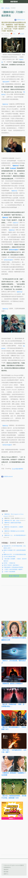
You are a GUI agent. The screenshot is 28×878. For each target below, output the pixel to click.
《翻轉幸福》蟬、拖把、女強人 (12, 520)
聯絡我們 (6, 869)
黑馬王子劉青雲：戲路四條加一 (12, 565)
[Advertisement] (14, 495)
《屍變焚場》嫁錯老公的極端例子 (12, 683)
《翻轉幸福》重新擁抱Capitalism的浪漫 (14, 531)
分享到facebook (20, 19)
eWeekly (7, 8)
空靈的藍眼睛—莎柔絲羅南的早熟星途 (13, 567)
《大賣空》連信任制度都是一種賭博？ (13, 569)
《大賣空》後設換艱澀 (9, 571)
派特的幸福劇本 (13, 249)
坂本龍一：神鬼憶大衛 (9, 563)
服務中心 (6, 874)
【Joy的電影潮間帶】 (17, 469)
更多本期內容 (14, 576)
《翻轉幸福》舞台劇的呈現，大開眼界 (13, 527)
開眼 (2, 8)
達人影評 (22, 33)
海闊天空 (15, 222)
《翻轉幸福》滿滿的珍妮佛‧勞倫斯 (12, 522)
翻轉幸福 (5, 104)
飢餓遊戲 (13, 168)
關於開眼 (6, 871)
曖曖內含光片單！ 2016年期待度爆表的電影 (15, 554)
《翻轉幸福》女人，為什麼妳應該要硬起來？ (15, 535)
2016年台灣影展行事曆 (9, 556)
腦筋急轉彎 (6, 82)
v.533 (14, 33)
